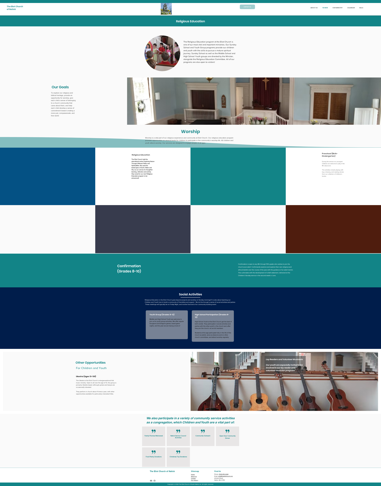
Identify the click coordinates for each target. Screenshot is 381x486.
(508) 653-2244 (223, 474)
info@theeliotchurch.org (225, 476)
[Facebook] (154, 480)
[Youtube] (151, 480)
